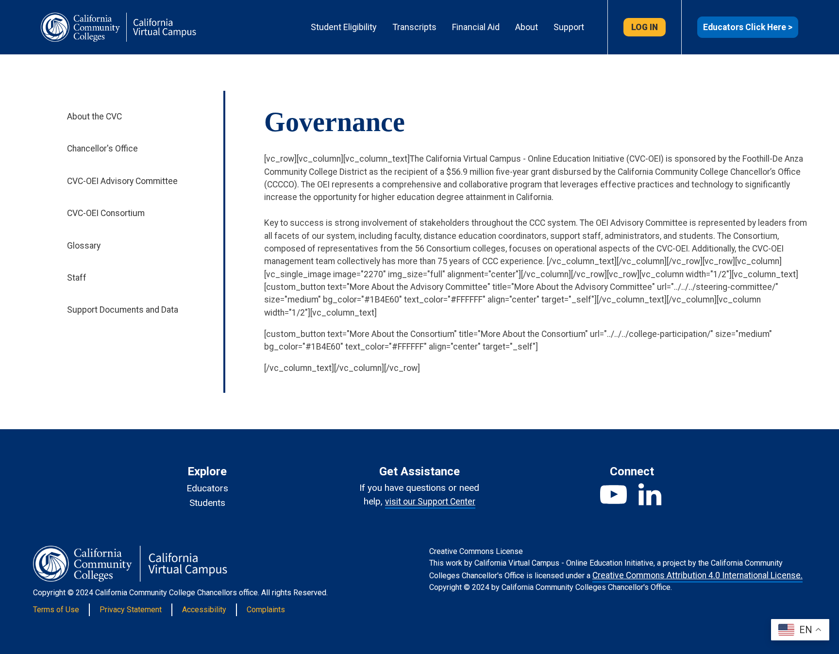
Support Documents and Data (122, 310)
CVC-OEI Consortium (106, 213)
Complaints (266, 609)
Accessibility (204, 609)
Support (569, 27)
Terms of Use (56, 609)
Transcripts (414, 27)
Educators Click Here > (747, 27)
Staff (76, 278)
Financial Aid (476, 27)
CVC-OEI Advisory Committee (122, 181)
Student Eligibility (344, 27)
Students (207, 502)
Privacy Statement (131, 609)
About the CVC (94, 116)
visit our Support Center (430, 501)
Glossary (84, 246)
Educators (207, 488)
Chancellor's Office (102, 148)
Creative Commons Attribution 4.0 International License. (697, 575)
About (526, 27)
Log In (644, 27)
